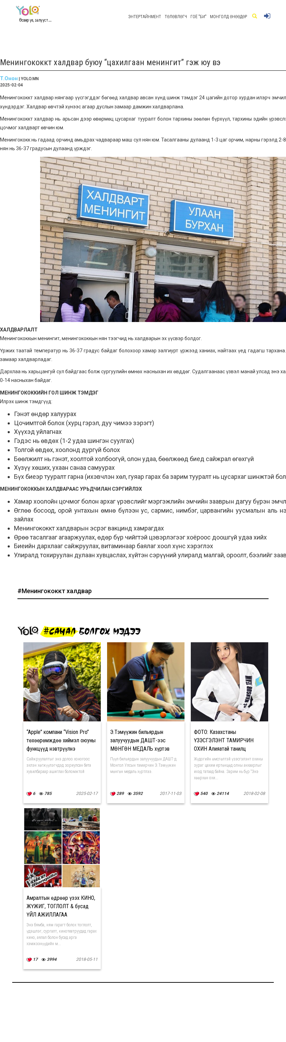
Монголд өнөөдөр (228, 16)
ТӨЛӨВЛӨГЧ (176, 16)
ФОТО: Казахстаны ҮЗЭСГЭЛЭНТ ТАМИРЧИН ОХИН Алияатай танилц (224, 740)
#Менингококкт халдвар (54, 591)
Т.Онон (9, 78)
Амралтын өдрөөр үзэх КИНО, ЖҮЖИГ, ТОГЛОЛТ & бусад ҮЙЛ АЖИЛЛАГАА (61, 906)
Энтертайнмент (144, 16)
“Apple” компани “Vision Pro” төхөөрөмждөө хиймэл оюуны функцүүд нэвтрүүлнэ (61, 740)
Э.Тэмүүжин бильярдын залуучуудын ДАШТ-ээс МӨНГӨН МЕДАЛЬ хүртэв (140, 740)
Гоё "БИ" (198, 16)
